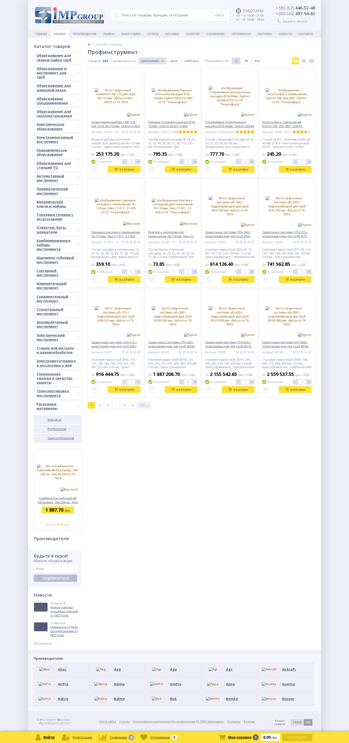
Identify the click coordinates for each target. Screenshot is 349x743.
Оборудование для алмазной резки (54, 87)
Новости (285, 34)
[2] (51, 524)
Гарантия (192, 34)
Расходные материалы (47, 406)
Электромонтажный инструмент (55, 139)
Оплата (152, 34)
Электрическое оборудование (50, 126)
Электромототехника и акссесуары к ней (56, 363)
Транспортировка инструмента (53, 393)
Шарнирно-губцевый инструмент (55, 259)
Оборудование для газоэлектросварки (54, 113)
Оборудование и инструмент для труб (51, 72)
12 (236, 61)
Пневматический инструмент (52, 191)
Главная (41, 34)
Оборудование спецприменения (52, 100)
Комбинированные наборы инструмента (54, 244)
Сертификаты (241, 34)
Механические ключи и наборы (51, 204)
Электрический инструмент (51, 337)
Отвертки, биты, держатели (52, 229)
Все (257, 61)
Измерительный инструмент (51, 285)
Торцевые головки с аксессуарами (55, 216)
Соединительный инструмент (52, 298)
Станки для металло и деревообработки (55, 350)
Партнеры (265, 34)
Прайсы (108, 34)
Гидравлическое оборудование (52, 152)
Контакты (306, 34)
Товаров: (94, 61)
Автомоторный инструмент (50, 178)
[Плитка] (295, 60)
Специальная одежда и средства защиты (54, 378)
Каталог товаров (292, 722)
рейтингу (192, 61)
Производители (84, 34)
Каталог (60, 34)
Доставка (172, 34)
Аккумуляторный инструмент (52, 324)
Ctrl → (144, 405)
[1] (48, 524)
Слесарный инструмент (47, 272)
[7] (68, 524)
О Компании (215, 34)
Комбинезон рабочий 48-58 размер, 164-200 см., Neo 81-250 (58, 500)
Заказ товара (131, 34)
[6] (64, 524)
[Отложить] (94, 169)
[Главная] (89, 44)
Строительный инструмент (50, 311)
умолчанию (150, 61)
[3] (54, 524)
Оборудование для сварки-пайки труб (54, 57)
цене (174, 61)
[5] (61, 524)
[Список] (303, 60)
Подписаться (55, 578)
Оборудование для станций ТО (54, 165)
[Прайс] (311, 60)
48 (246, 61)
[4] (58, 524)
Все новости (43, 643)
